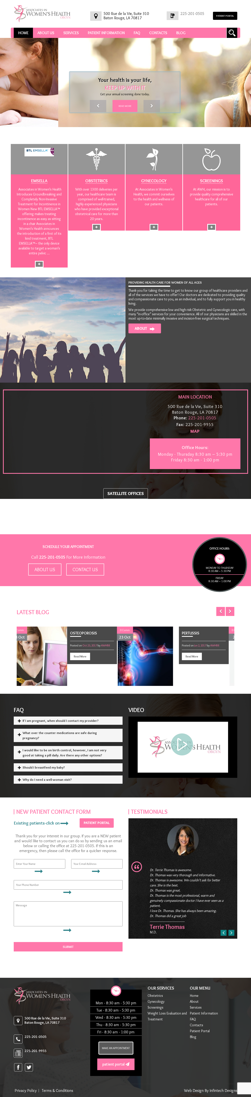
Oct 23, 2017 (39, 645)
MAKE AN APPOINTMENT (116, 1048)
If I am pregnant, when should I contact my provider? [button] (60, 721)
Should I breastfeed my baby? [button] (44, 767)
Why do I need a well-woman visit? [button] (47, 780)
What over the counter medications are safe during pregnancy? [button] (60, 735)
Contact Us (85, 569)
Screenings (211, 180)
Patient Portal (114, 1064)
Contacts (158, 32)
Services (71, 32)
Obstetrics (96, 180)
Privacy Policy (26, 1090)
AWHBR (55, 645)
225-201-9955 (35, 1051)
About (141, 328)
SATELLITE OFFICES (125, 493)
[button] (40, 106)
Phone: (180, 418)
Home (23, 32)
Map (195, 431)
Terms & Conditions (57, 1090)
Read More (66, 105)
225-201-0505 (192, 13)
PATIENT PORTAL (225, 15)
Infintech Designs (223, 1090)
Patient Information (106, 32)
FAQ (137, 32)
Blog (181, 32)
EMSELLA (39, 180)
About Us (45, 32)
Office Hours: (195, 447)
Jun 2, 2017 (150, 645)
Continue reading (39, 226)
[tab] (68, 721)
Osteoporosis (33, 633)
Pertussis (140, 633)
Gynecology (153, 180)
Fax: (180, 424)
